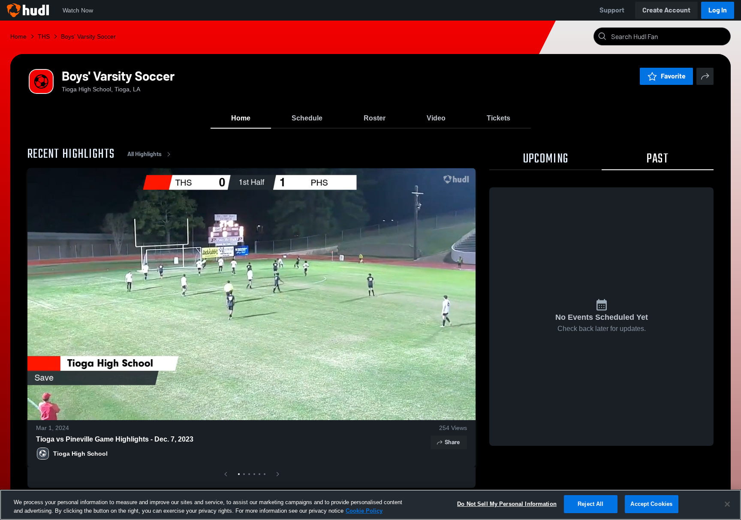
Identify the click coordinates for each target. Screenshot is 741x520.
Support (611, 10)
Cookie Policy (364, 511)
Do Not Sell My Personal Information (507, 504)
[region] (370, 505)
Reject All (590, 504)
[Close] (727, 504)
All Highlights (144, 154)
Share (452, 442)
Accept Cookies (651, 504)
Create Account (666, 10)
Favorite (673, 76)
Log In (717, 10)
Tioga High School (80, 453)
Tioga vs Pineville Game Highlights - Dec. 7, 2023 (114, 439)
